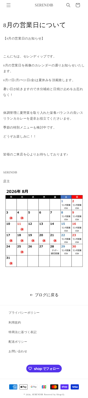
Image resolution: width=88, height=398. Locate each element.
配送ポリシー (18, 341)
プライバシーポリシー (24, 312)
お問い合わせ (18, 351)
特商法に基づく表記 (23, 332)
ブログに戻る (47, 295)
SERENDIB (37, 394)
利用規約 (15, 322)
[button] (8, 5)
